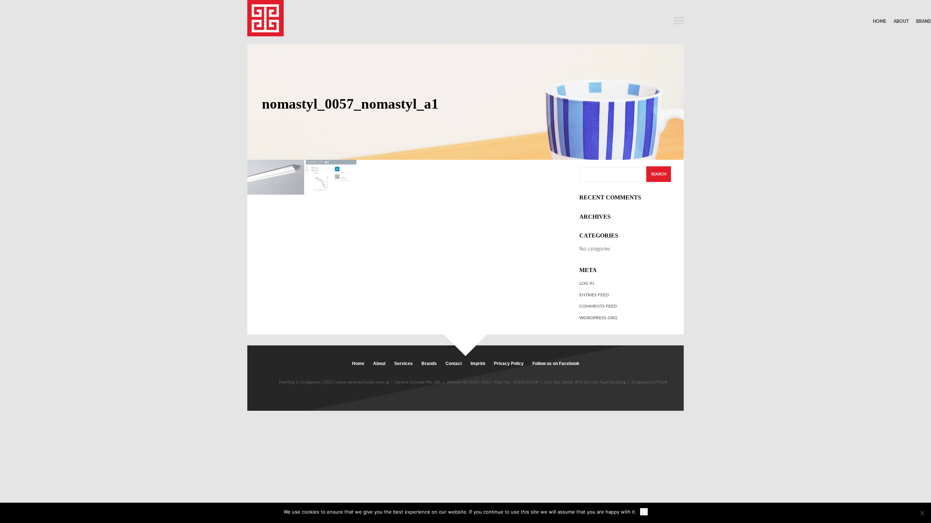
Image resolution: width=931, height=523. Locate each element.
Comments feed (598, 306)
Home (879, 21)
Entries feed (594, 295)
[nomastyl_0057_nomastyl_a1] (301, 177)
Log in (586, 283)
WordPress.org (598, 318)
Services (403, 363)
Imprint (478, 363)
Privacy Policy (509, 363)
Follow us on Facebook (555, 363)
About (901, 21)
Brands (429, 363)
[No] (922, 512)
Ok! (644, 512)
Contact (453, 363)
